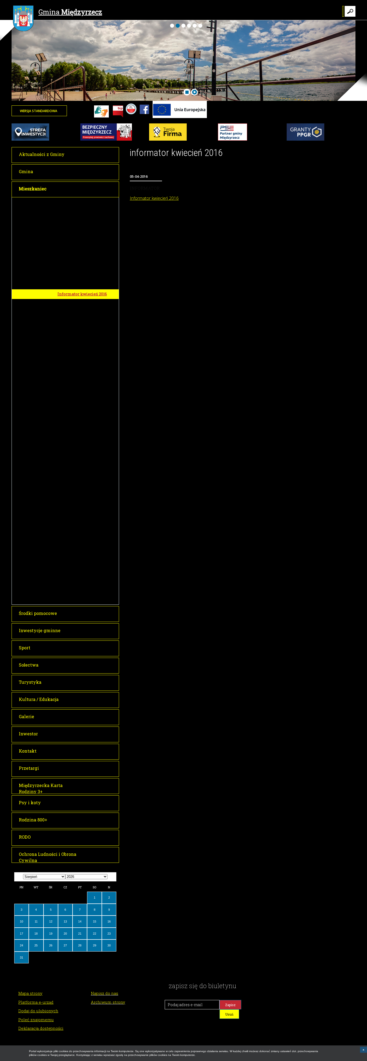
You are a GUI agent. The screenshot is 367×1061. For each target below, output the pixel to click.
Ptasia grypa (69, 599)
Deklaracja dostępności (40, 1028)
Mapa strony (30, 993)
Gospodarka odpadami (78, 338)
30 (109, 945)
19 (50, 933)
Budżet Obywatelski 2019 (80, 418)
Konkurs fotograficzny (79, 375)
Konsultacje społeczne (78, 516)
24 (21, 945)
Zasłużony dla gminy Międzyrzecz (76, 406)
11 (36, 921)
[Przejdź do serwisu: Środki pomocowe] (180, 117)
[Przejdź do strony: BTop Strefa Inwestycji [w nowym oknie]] (30, 139)
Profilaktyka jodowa (76, 579)
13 (65, 921)
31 (21, 957)
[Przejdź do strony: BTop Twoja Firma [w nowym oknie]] (168, 139)
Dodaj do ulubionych (38, 1010)
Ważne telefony (72, 202)
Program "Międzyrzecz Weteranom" (79, 326)
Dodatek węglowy (74, 536)
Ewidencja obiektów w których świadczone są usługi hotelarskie (86, 241)
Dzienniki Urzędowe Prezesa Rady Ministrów (85, 224)
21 (79, 933)
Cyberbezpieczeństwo (77, 526)
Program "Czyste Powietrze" (84, 428)
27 (65, 945)
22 (94, 933)
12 (50, 921)
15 (94, 921)
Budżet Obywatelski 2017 (80, 269)
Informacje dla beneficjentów (85, 496)
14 (79, 921)
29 (94, 945)
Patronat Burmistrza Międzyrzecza (77, 282)
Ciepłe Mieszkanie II (77, 569)
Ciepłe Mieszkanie (75, 559)
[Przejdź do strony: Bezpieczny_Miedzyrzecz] (106, 139)
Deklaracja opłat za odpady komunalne (83, 363)
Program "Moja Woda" (78, 448)
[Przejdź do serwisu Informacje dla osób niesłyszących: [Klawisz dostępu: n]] (101, 112)
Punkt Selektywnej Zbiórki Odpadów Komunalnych (83, 349)
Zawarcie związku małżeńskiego (74, 257)
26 (50, 945)
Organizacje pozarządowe (81, 589)
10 (21, 921)
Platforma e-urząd (35, 1002)
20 (65, 933)
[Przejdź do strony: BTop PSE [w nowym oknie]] (232, 139)
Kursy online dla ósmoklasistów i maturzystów (86, 475)
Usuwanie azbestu (75, 394)
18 (36, 933)
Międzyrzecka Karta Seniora (84, 313)
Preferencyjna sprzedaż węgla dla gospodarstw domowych (86, 548)
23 (109, 933)
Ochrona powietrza (75, 303)
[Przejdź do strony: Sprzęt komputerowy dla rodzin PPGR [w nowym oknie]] (305, 139)
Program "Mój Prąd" (76, 438)
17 (21, 933)
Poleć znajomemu (36, 1019)
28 (79, 945)
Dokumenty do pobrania (80, 212)
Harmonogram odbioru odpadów (88, 384)
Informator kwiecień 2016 (82, 294)
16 (109, 921)
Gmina (70, 12)
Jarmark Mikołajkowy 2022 (83, 506)
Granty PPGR (69, 486)
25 (36, 945)
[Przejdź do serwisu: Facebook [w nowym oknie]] (144, 117)
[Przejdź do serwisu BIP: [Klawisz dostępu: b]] (118, 112)
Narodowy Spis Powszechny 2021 (83, 460)
